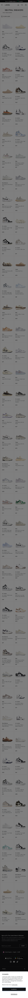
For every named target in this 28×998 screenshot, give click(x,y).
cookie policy (14, 984)
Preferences (14, 994)
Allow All (14, 989)
